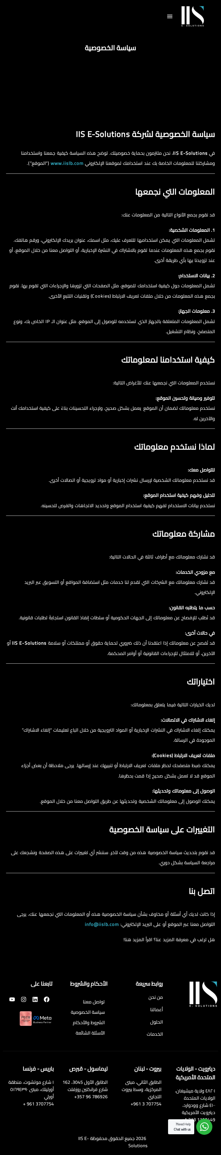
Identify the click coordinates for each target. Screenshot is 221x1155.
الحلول (156, 1022)
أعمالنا (156, 1009)
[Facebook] (46, 999)
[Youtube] (12, 999)
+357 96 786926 (91, 1096)
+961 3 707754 (146, 1103)
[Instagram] (23, 999)
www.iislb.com (67, 163)
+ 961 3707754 (38, 1103)
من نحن (155, 997)
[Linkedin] (35, 999)
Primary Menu (170, 16)
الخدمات (155, 1034)
